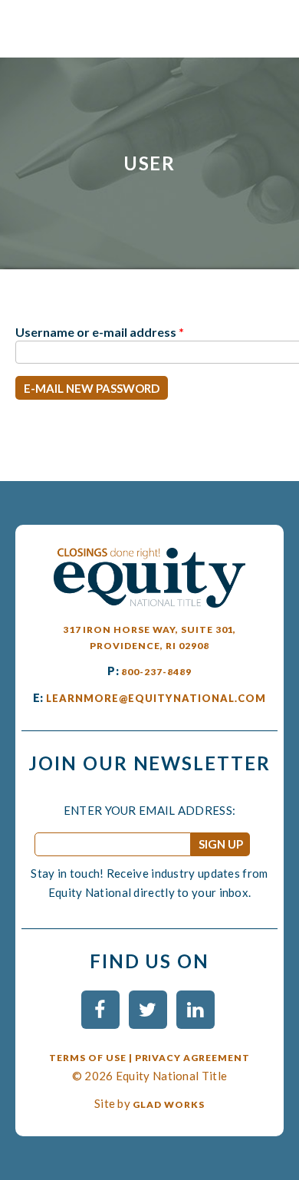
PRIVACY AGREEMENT (192, 1057)
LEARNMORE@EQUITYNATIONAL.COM (156, 698)
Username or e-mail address (99, 332)
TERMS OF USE (88, 1057)
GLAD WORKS (169, 1104)
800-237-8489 (156, 671)
